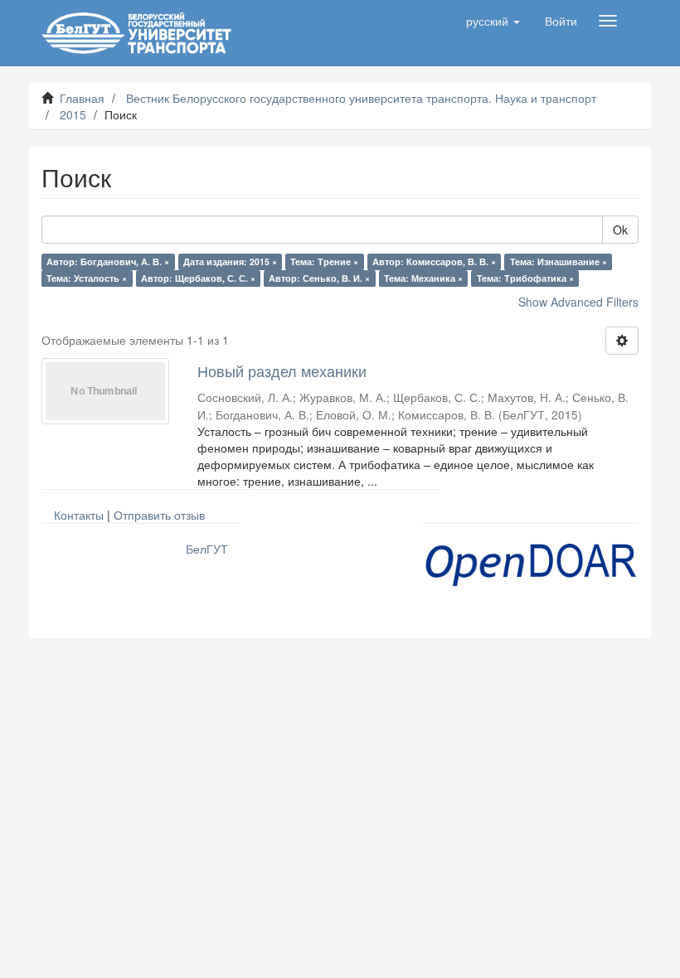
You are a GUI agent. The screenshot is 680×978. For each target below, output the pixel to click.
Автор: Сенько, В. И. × (319, 278)
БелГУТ (207, 548)
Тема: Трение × (324, 261)
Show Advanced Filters (578, 301)
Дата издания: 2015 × (230, 261)
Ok (620, 229)
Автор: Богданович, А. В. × (107, 261)
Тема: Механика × (423, 278)
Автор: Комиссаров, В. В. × (434, 261)
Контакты (79, 514)
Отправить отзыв (159, 514)
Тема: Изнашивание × (558, 261)
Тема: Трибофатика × (525, 278)
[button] (493, 20)
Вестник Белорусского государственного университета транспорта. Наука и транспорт (361, 98)
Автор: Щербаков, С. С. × (198, 278)
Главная (82, 98)
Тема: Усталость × (86, 278)
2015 (73, 114)
